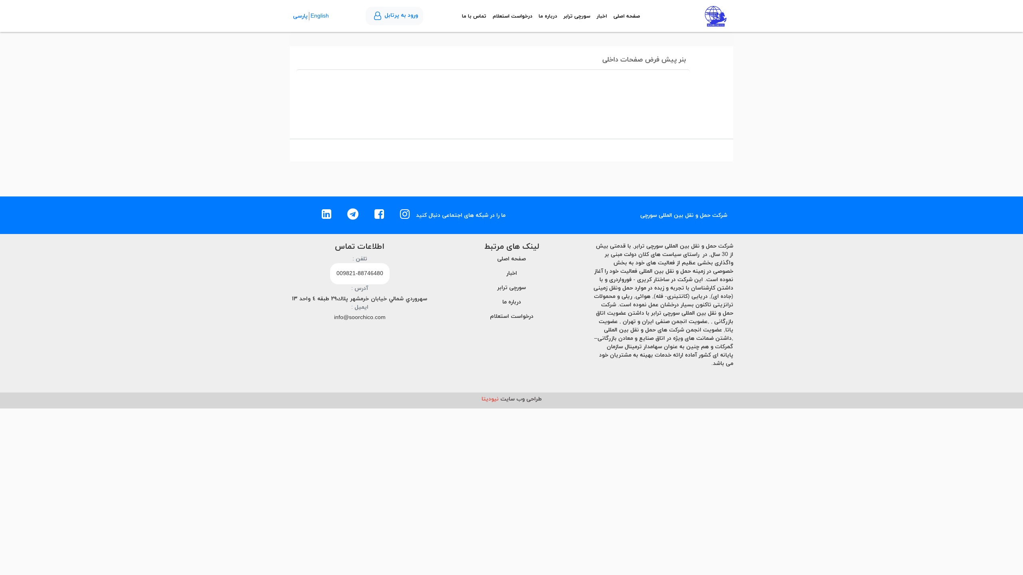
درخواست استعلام (512, 16)
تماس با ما (474, 16)
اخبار (602, 16)
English (319, 16)
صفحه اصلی (626, 16)
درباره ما (548, 16)
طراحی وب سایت (512, 399)
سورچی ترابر (576, 16)
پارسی (300, 16)
